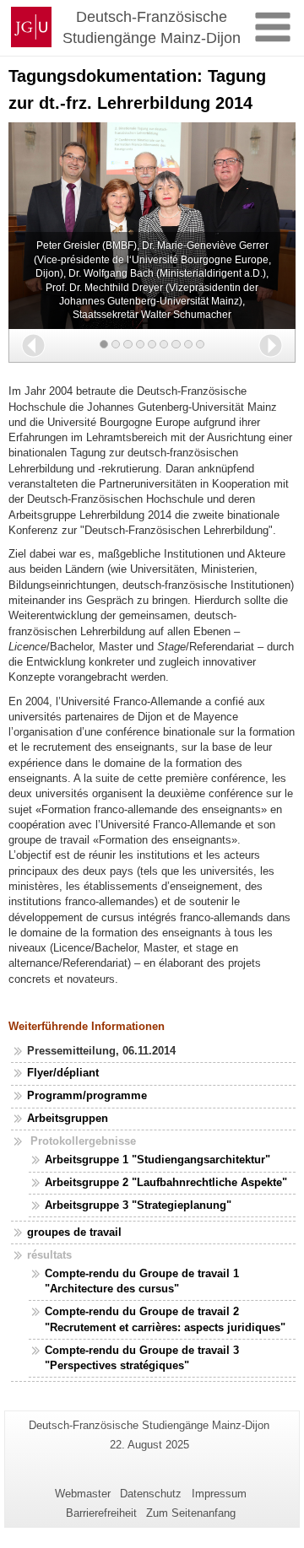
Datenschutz (151, 1493)
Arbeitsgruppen (67, 1118)
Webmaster (83, 1493)
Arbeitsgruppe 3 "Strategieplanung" (138, 1205)
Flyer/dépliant (63, 1072)
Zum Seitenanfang (191, 1513)
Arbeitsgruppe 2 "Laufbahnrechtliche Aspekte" (166, 1182)
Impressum (219, 1493)
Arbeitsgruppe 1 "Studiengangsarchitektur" (157, 1159)
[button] (33, 345)
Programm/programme (87, 1095)
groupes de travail (74, 1232)
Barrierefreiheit (101, 1513)
